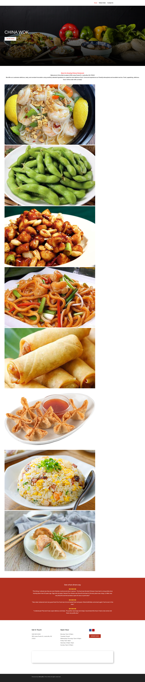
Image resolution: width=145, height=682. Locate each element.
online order (10, 38)
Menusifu (41, 676)
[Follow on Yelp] (93, 630)
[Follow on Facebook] (90, 630)
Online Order (102, 2)
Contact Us (110, 2)
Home (95, 2)
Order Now (95, 636)
